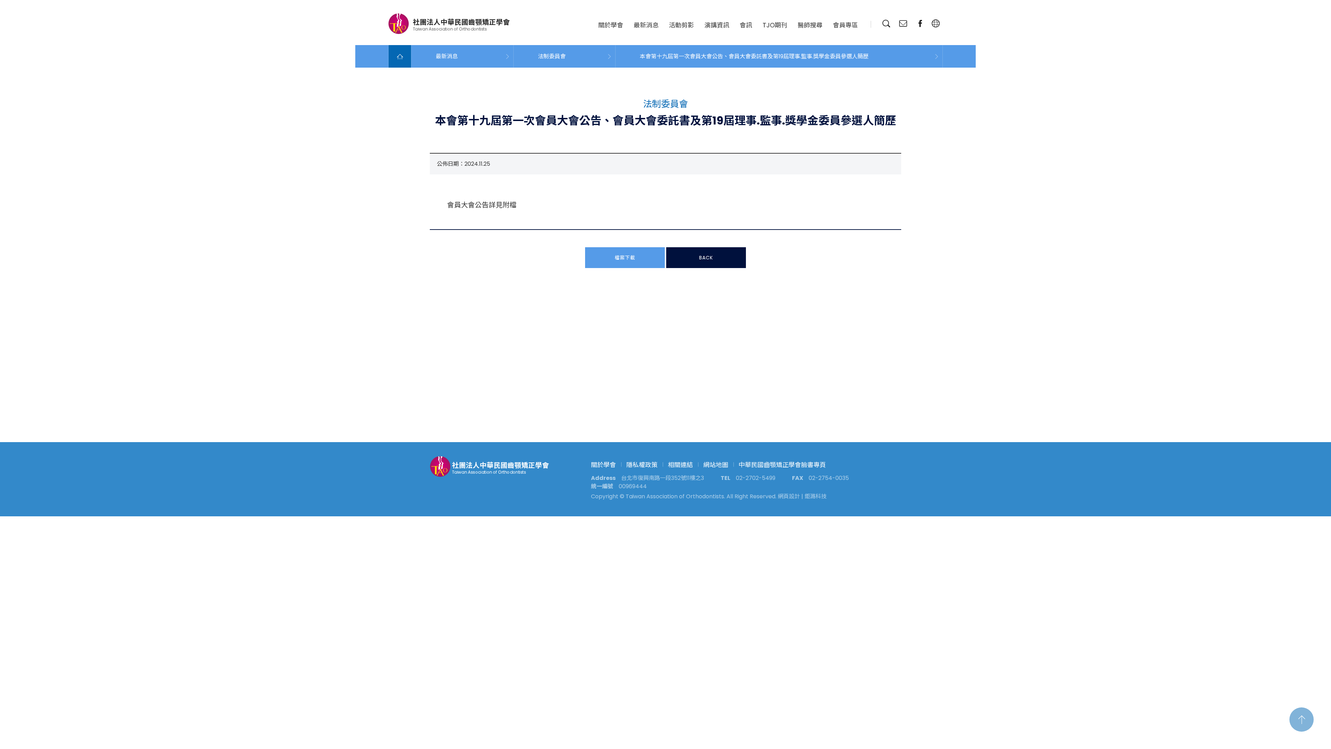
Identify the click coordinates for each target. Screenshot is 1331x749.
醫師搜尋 (810, 25)
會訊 (746, 25)
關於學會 (610, 25)
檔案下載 (625, 257)
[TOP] (1301, 719)
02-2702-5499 (755, 478)
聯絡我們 (903, 24)
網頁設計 (789, 496)
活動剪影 (681, 25)
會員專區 (845, 25)
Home (400, 56)
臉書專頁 (920, 24)
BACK (706, 257)
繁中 (936, 24)
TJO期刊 (775, 25)
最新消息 (646, 25)
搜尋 (886, 24)
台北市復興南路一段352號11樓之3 (662, 478)
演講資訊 (716, 25)
